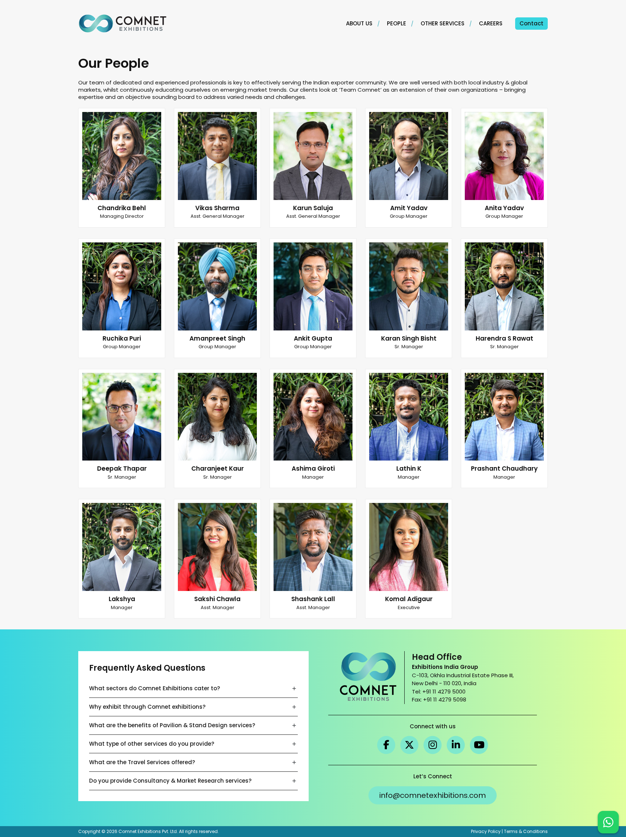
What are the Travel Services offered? (142, 762)
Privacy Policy (486, 831)
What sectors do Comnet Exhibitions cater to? (154, 688)
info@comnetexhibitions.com (432, 795)
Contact (531, 23)
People (396, 23)
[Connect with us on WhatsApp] (608, 822)
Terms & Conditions (526, 831)
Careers (490, 23)
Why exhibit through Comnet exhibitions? (147, 707)
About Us (359, 23)
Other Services (442, 23)
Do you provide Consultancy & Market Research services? (170, 780)
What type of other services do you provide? (151, 744)
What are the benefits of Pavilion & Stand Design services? (172, 725)
